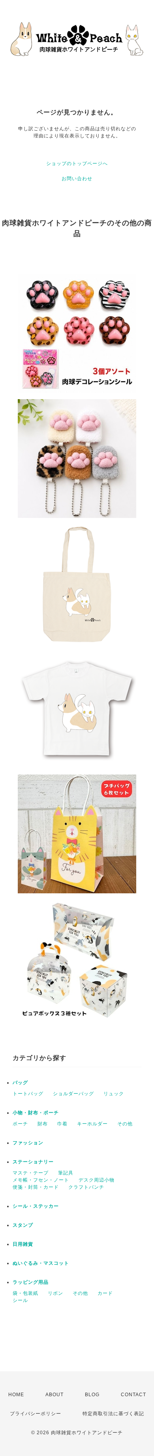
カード (105, 1293)
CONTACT (133, 1394)
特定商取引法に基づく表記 (113, 1413)
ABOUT (54, 1394)
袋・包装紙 (25, 1293)
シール (20, 1300)
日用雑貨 (23, 1244)
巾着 (62, 1124)
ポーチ (20, 1124)
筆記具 (65, 1173)
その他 (125, 1124)
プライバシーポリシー (35, 1413)
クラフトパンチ (86, 1187)
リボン (55, 1293)
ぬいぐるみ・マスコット (41, 1263)
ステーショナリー (33, 1162)
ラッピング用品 (31, 1282)
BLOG (92, 1394)
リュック (113, 1093)
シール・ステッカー (36, 1206)
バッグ (20, 1082)
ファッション (28, 1143)
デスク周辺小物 (97, 1180)
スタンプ (23, 1225)
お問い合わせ (77, 178)
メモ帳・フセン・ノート (41, 1180)
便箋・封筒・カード (36, 1187)
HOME (16, 1394)
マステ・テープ (31, 1173)
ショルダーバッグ (73, 1093)
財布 (43, 1124)
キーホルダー (92, 1124)
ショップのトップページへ (77, 163)
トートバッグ (28, 1093)
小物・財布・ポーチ (36, 1112)
